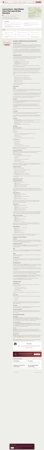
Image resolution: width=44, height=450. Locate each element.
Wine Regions (9, 4)
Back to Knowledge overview (38, 372)
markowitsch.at (19, 183)
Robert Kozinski (29, 343)
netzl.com (18, 217)
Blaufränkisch (15, 100)
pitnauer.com (18, 206)
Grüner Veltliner (31, 112)
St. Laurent (16, 90)
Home (3, 4)
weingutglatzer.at (19, 195)
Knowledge (6, 4)
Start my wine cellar (37, 354)
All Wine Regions (16, 372)
